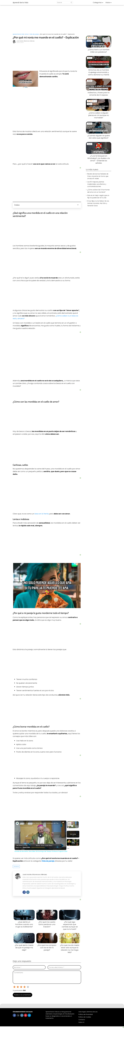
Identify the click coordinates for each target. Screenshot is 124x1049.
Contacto (81, 1020)
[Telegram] (29, 1015)
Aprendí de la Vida (20, 2)
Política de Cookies (84, 1017)
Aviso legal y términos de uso (88, 1012)
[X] (18, 1015)
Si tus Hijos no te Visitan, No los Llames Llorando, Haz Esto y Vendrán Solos (98, 203)
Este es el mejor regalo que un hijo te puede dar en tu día (98, 196)
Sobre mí (81, 1022)
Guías (108, 2)
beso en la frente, (42, 514)
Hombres (16, 866)
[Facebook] (24, 892)
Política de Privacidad (85, 1014)
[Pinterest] (25, 1015)
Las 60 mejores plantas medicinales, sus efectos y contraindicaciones (96, 184)
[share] (63, 822)
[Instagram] (28, 892)
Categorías (97, 2)
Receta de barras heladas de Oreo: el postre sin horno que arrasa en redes (97, 176)
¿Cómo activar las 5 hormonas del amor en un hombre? (98, 191)
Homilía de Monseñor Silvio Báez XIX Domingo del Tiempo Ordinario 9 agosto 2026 (40, 823)
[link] (17, 823)
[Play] (73, 842)
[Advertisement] (62, 19)
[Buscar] (71, 2)
